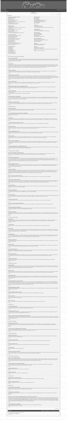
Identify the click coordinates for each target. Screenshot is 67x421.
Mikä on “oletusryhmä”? (37, 22)
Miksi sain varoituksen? (11, 41)
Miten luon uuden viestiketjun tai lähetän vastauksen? (15, 35)
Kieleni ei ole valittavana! (11, 29)
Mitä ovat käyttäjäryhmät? (37, 19)
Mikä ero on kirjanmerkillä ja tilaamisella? (39, 39)
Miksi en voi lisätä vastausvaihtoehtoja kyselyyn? (14, 38)
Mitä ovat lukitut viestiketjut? (11, 52)
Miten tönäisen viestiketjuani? (12, 44)
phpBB (15, 412)
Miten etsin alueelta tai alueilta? (38, 33)
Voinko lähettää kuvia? (11, 49)
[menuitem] (5, 9)
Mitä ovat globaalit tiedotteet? (12, 50)
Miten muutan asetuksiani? (11, 26)
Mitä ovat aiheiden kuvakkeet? (12, 53)
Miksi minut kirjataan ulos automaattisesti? (13, 23)
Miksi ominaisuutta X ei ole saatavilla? (38, 48)
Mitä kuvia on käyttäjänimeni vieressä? (13, 30)
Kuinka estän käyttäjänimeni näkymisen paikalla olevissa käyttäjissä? (16, 27)
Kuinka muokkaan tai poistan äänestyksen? (13, 39)
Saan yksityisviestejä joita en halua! (38, 26)
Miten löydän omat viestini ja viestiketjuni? (39, 36)
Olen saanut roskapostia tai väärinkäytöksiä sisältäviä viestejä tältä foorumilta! (43, 27)
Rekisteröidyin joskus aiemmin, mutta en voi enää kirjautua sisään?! (16, 21)
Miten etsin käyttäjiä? (36, 35)
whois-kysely (14, 398)
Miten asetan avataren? (11, 31)
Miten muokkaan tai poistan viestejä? (12, 36)
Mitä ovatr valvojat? (36, 18)
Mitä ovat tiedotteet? (10, 51)
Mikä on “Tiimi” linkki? (36, 23)
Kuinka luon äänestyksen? (11, 37)
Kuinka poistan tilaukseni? (37, 41)
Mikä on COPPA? (10, 18)
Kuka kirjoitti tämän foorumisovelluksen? (39, 47)
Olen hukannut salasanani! (11, 22)
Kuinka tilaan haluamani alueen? (38, 40)
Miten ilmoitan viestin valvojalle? (12, 42)
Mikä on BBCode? (10, 47)
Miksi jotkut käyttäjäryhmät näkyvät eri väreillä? (40, 21)
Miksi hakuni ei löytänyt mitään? (38, 34)
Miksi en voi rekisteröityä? (11, 19)
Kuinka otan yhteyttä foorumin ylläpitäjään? (39, 50)
